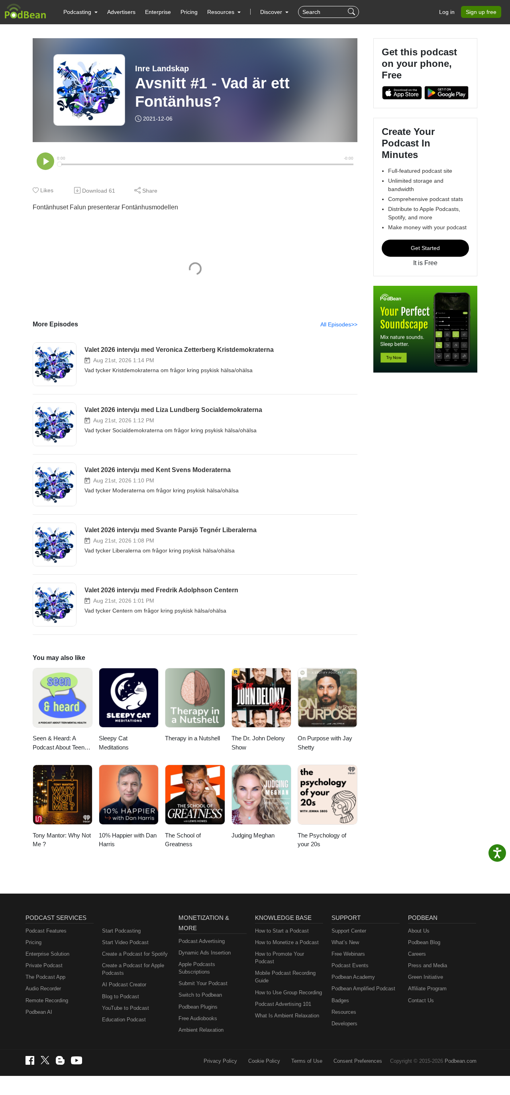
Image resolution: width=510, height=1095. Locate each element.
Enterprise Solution (47, 954)
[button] (80, 12)
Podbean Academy (353, 977)
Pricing (189, 12)
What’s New (345, 942)
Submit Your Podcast (203, 983)
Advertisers (121, 12)
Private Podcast (44, 965)
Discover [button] (272, 12)
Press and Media (427, 965)
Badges (340, 1000)
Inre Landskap (162, 68)
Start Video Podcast (125, 942)
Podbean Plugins (198, 1007)
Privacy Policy (220, 1061)
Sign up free (481, 12)
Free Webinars (348, 954)
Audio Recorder (43, 989)
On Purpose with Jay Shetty (325, 743)
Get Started (425, 248)
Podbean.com (461, 1061)
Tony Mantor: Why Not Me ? (62, 840)
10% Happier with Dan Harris (128, 840)
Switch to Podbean (200, 995)
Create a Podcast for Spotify (135, 954)
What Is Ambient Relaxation (287, 1016)
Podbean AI (39, 1012)
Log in (447, 12)
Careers (417, 954)
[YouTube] (76, 1060)
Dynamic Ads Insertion (204, 953)
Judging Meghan (253, 835)
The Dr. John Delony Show (258, 743)
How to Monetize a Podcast (287, 942)
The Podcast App (45, 977)
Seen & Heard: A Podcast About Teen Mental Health (58, 743)
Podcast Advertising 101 (283, 1004)
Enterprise (158, 12)
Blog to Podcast (120, 996)
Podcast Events (350, 965)
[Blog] (60, 1060)
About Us (419, 931)
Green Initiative (425, 977)
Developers (344, 1024)
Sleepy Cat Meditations (114, 743)
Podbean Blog (424, 942)
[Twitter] (45, 1060)
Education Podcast (124, 1020)
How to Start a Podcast (282, 931)
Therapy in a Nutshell (192, 738)
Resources (344, 1012)
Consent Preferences (357, 1061)
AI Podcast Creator (124, 985)
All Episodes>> (338, 324)
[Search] (352, 12)
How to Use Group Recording (288, 992)
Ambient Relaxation (201, 1030)
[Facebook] (30, 1060)
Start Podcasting (121, 931)
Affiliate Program (427, 989)
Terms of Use (306, 1061)
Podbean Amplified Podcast (363, 989)
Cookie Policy (264, 1061)
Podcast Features (46, 931)
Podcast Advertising (201, 941)
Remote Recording (47, 1000)
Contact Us (421, 1000)
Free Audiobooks (197, 1018)
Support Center (349, 931)
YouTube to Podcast (125, 1008)
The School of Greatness (183, 840)
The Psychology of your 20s (322, 840)
